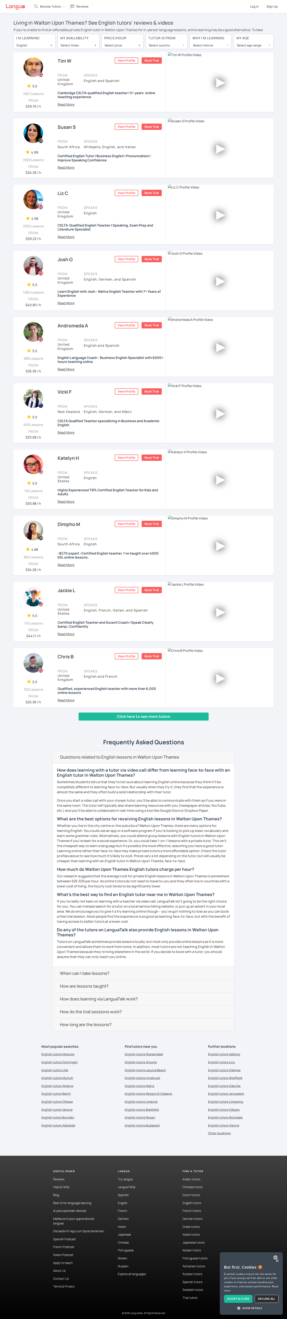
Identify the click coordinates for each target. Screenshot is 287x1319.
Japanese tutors (194, 1242)
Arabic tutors (191, 1179)
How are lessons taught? (84, 986)
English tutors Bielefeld (142, 1110)
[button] (66, 104)
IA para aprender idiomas (69, 1211)
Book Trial (152, 60)
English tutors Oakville (224, 1086)
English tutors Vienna (223, 1125)
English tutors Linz (221, 1062)
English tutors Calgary (224, 1110)
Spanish (123, 1195)
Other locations (219, 1133)
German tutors (192, 1219)
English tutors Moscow (57, 1054)
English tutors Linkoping (225, 1102)
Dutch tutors (191, 1195)
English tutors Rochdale (225, 1117)
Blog (56, 1195)
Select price (113, 45)
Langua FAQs (126, 1187)
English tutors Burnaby (57, 1117)
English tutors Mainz (139, 1086)
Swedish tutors (193, 1290)
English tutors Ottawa (57, 1102)
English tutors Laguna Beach (145, 1070)
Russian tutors (192, 1274)
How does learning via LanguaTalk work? (99, 999)
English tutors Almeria (57, 1086)
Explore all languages (132, 1274)
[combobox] (34, 45)
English (122, 1203)
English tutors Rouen (140, 1117)
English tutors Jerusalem (226, 1094)
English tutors (192, 1203)
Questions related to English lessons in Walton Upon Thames (119, 757)
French (122, 1211)
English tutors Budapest (142, 1125)
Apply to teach (63, 1263)
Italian (122, 1227)
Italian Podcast (63, 1255)
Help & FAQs (61, 1187)
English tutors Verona (56, 1110)
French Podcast (63, 1247)
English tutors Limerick (141, 1102)
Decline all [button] (266, 1299)
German (123, 1219)
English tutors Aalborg (224, 1054)
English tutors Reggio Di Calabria (148, 1094)
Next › (72, 724)
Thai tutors (190, 1298)
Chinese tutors (193, 1187)
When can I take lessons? (84, 973)
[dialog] (251, 1283)
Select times (70, 45)
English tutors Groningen (59, 1062)
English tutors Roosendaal (144, 1054)
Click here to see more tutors (143, 716)
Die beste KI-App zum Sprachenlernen (78, 1231)
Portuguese (126, 1250)
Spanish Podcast (64, 1239)
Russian (123, 1266)
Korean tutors (192, 1250)
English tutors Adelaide (58, 1125)
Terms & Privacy (64, 1286)
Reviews (58, 1179)
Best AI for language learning (72, 1203)
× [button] (277, 1260)
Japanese (124, 1234)
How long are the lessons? (86, 1024)
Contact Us (61, 1279)
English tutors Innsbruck (142, 1078)
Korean (122, 1258)
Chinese (123, 1242)
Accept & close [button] (238, 1299)
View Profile (126, 60)
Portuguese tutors (195, 1258)
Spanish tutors (192, 1282)
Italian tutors (191, 1234)
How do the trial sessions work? (91, 1012)
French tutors (192, 1211)
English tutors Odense (224, 1070)
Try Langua (125, 1179)
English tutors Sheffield (225, 1078)
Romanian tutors (194, 1266)
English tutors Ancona (141, 1062)
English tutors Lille (54, 1070)
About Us (59, 1271)
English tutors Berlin (56, 1094)
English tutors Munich (57, 1078)
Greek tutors (191, 1227)
